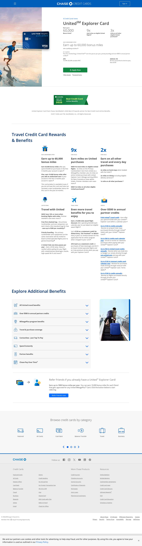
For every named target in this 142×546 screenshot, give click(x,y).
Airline (15, 503)
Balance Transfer (81, 436)
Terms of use (110, 519)
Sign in (126, 4)
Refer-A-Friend (43, 503)
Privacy (95, 519)
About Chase (104, 517)
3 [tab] (74, 447)
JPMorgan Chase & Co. (126, 517)
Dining (41, 475)
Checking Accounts (77, 478)
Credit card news (105, 485)
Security (101, 519)
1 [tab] (67, 447)
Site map (128, 519)
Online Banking (104, 475)
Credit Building (43, 478)
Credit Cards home (71, 18)
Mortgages (74, 489)
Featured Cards (17, 475)
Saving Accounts (76, 482)
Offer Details (67, 75)
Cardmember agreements (108, 482)
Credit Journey (75, 475)
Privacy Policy (42, 542)
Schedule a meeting (106, 503)
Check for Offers (44, 506)
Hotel (14, 506)
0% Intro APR (43, 489)
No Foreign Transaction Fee (47, 485)
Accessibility (120, 519)
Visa (40, 492)
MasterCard (42, 496)
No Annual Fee (43, 482)
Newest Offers (17, 482)
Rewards (15, 499)
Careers (137, 517)
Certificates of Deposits (78, 485)
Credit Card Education (107, 499)
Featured (20, 436)
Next (78, 447)
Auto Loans (74, 492)
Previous (63, 447)
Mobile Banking (105, 478)
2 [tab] (71, 447)
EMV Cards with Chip (45, 499)
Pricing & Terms (77, 75)
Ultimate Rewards (106, 492)
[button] (139, 540)
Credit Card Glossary (106, 489)
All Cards (40, 436)
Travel (103, 436)
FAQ (101, 496)
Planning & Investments (78, 496)
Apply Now (79, 70)
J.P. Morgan (113, 517)
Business (121, 436)
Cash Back (59, 436)
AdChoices (136, 519)
